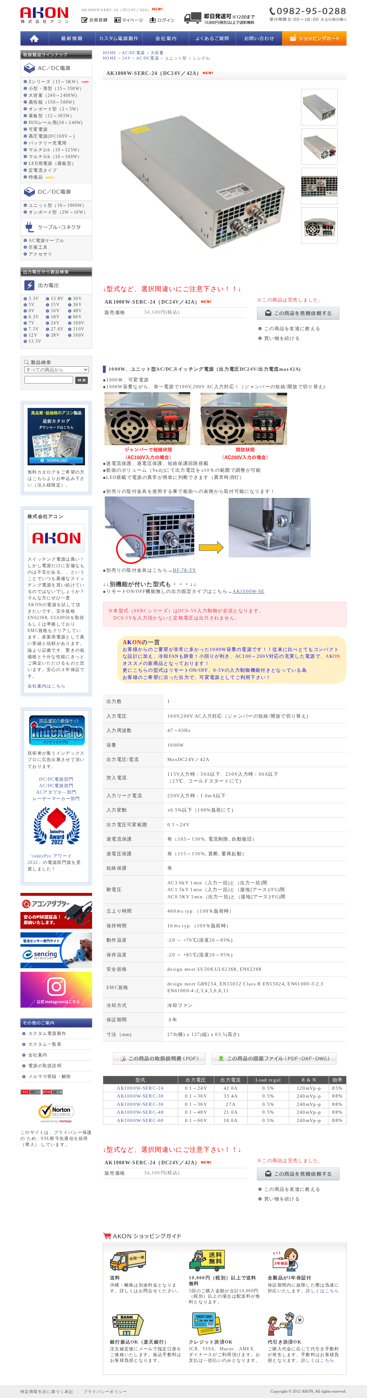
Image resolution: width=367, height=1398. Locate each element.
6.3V (34, 316)
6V (32, 310)
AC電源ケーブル (46, 240)
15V (55, 304)
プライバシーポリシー (106, 1391)
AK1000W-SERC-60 (140, 1120)
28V (55, 335)
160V (79, 335)
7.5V (34, 329)
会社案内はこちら (47, 686)
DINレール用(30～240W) (56, 122)
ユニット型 (176, 58)
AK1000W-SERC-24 (140, 1088)
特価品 (36, 177)
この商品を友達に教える (292, 328)
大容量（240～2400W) (53, 95)
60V (77, 316)
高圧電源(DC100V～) (52, 136)
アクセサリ (41, 254)
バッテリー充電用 (48, 143)
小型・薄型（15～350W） (56, 88)
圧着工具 (38, 247)
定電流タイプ (43, 170)
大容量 (157, 53)
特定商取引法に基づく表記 (46, 1391)
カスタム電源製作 (47, 1033)
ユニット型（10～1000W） (58, 205)
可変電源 (38, 129)
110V (79, 329)
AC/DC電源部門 (56, 785)
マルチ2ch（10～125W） (55, 149)
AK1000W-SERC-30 (140, 1096)
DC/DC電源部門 (56, 779)
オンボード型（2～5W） (55, 108)
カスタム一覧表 (45, 1044)
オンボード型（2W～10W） (58, 212)
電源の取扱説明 (45, 1065)
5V (32, 304)
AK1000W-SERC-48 (140, 1112)
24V (55, 322)
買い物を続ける (282, 338)
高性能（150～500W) (52, 102)
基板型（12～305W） (52, 115)
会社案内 (37, 1054)
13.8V (57, 298)
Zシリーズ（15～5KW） (55, 81)
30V (77, 298)
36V (77, 304)
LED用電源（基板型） (52, 163)
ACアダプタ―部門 (56, 792)
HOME (109, 53)
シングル (201, 58)
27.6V (57, 329)
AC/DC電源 (133, 53)
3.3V (34, 298)
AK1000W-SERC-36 (140, 1104)
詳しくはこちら (322, 1290)
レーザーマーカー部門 (56, 798)
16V (55, 310)
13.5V (35, 341)
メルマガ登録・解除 (49, 1076)
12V (33, 335)
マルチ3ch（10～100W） (55, 156)
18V (55, 316)
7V (32, 322)
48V (77, 310)
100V (79, 322)
